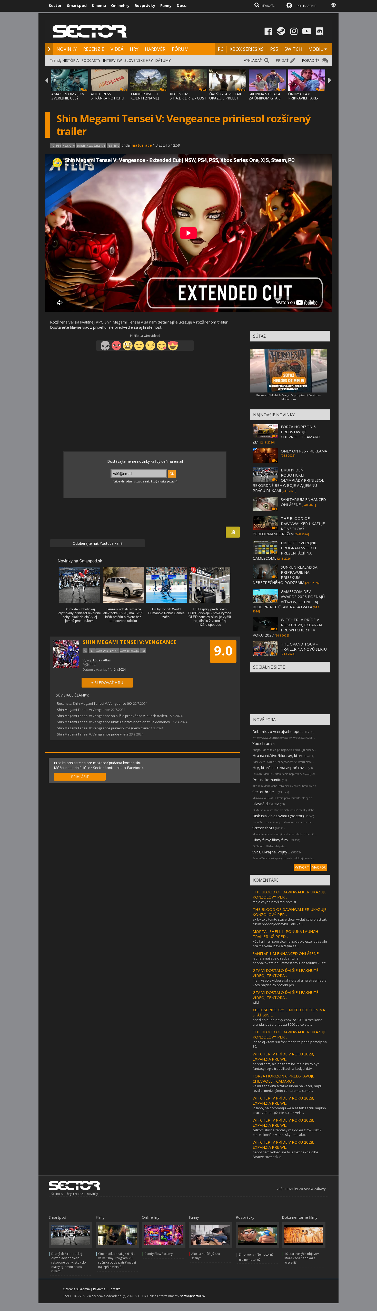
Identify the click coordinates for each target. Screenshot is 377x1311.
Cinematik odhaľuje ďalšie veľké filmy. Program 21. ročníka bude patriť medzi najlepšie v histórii (117, 1260)
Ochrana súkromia (76, 1289)
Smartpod (77, 5)
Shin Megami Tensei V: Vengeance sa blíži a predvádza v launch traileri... (113, 715)
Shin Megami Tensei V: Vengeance (83, 709)
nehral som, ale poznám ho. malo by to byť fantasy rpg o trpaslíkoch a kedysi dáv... (286, 1066)
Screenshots (263, 827)
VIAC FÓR (319, 867)
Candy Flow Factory (158, 1254)
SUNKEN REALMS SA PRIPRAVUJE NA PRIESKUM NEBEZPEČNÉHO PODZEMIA (285, 574)
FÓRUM (180, 49)
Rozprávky (145, 5)
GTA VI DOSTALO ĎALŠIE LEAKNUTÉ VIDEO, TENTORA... (286, 973)
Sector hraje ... (264, 791)
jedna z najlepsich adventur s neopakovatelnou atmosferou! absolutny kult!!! (289, 960)
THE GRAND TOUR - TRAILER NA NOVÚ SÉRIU (304, 646)
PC (220, 49)
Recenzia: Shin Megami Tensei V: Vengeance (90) (94, 703)
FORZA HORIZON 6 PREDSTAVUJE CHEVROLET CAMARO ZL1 (286, 434)
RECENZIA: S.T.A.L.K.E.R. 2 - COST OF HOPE (188, 98)
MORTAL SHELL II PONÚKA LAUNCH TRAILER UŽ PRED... (285, 934)
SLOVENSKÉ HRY (138, 60)
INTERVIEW (112, 60)
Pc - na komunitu (266, 779)
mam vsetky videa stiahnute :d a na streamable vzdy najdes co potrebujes (289, 982)
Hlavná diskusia (265, 803)
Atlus (96, 660)
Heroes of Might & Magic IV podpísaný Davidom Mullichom (288, 397)
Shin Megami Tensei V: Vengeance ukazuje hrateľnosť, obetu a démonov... (114, 722)
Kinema (99, 5)
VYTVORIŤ (302, 867)
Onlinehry (120, 5)
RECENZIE (93, 49)
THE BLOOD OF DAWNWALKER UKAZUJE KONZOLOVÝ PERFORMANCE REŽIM (289, 526)
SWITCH (293, 49)
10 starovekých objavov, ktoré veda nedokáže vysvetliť (302, 1258)
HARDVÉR (155, 49)
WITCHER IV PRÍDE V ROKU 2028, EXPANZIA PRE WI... (283, 1056)
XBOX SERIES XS (247, 49)
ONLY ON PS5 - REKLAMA (304, 450)
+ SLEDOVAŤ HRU (107, 682)
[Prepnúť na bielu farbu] (333, 5)
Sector (55, 5)
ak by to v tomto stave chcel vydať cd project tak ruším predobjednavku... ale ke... (290, 921)
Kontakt (114, 1289)
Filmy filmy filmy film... (271, 839)
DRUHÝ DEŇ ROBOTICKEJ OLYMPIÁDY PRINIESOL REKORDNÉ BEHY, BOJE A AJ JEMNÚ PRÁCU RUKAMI (288, 480)
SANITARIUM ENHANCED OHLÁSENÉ (286, 953)
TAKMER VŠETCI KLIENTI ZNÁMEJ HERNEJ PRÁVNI (144, 98)
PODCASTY (90, 60)
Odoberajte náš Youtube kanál (97, 543)
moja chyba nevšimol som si (274, 902)
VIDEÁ (117, 49)
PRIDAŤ (282, 60)
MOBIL (315, 49)
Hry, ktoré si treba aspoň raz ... (279, 767)
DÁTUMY (163, 60)
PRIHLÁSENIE (306, 5)
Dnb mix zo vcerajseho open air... (281, 731)
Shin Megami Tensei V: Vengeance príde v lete (92, 734)
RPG (93, 664)
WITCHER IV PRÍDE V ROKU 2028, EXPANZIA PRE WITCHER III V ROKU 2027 (287, 627)
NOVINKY (66, 49)
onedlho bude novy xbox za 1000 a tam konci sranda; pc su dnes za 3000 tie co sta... (288, 1022)
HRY (134, 49)
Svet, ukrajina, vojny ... (271, 851)
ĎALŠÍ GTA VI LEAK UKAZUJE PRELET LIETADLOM (225, 98)
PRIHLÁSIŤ (80, 776)
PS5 (274, 49)
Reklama (99, 1289)
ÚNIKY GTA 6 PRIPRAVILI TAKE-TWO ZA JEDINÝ (303, 98)
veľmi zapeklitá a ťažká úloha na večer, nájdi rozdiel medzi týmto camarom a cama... (287, 1088)
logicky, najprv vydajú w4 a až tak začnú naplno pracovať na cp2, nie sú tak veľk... (289, 1110)
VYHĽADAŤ (253, 60)
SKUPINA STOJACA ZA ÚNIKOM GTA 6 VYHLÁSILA (265, 98)
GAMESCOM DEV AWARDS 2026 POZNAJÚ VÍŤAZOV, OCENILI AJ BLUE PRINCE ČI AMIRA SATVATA (289, 599)
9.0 (223, 650)
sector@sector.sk (192, 1296)
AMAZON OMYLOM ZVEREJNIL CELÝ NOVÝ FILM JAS (68, 98)
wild (256, 1002)
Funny (166, 5)
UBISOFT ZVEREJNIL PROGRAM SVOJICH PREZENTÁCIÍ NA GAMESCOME (285, 550)
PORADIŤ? (310, 60)
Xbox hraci (261, 743)
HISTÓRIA (70, 60)
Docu (181, 5)
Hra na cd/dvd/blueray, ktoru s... (280, 755)
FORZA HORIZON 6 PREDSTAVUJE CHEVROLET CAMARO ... (283, 1078)
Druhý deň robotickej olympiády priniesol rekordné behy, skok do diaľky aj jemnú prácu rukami (68, 1262)
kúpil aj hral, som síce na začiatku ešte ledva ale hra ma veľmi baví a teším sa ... (290, 943)
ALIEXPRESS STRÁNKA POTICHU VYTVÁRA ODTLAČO (108, 98)
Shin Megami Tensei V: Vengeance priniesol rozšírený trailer (103, 728)
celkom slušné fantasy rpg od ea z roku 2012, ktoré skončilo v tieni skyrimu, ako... (287, 1132)
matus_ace (142, 145)
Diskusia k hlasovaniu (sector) (278, 815)
